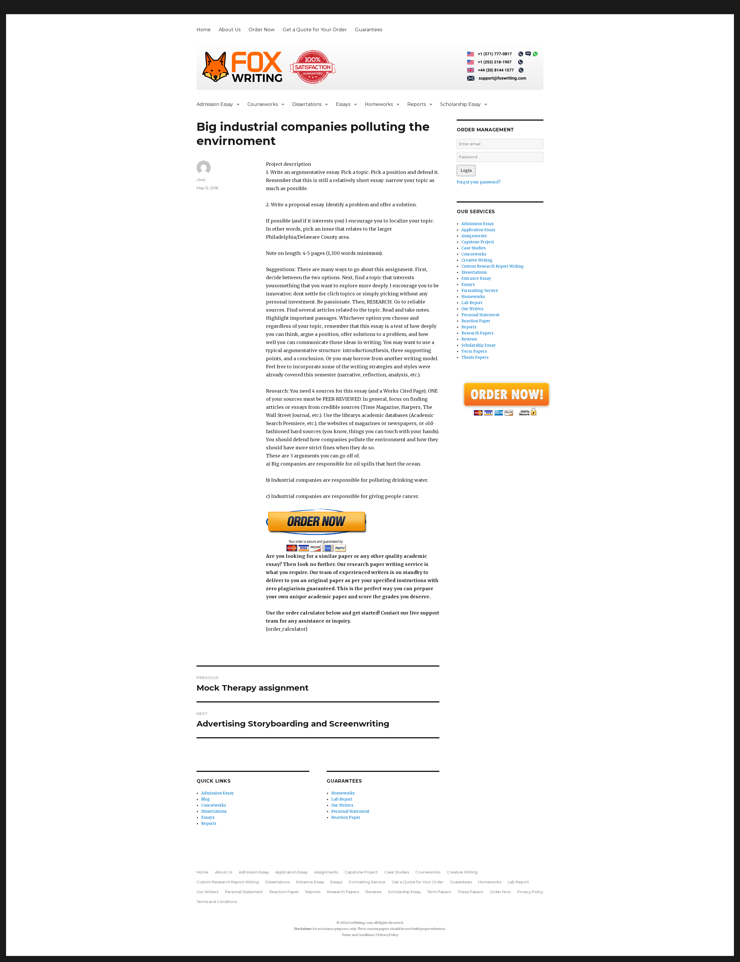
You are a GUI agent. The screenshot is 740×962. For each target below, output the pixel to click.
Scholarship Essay (460, 104)
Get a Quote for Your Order (315, 29)
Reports (416, 104)
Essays (343, 104)
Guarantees (368, 29)
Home (204, 29)
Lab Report (341, 799)
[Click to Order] (352, 530)
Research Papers (477, 333)
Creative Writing (477, 260)
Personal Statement (350, 811)
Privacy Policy (530, 891)
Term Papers (474, 351)
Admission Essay (215, 104)
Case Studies (473, 248)
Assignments (474, 235)
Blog (205, 799)
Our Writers (342, 805)
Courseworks (262, 104)
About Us (229, 29)
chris (201, 179)
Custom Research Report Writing (492, 266)
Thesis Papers (475, 357)
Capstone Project (477, 242)
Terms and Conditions (217, 901)
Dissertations (306, 104)
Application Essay (478, 229)
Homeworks (379, 104)
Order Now (262, 29)
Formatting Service (479, 290)
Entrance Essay (476, 278)
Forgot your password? (479, 182)
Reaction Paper (345, 817)
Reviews (469, 339)
